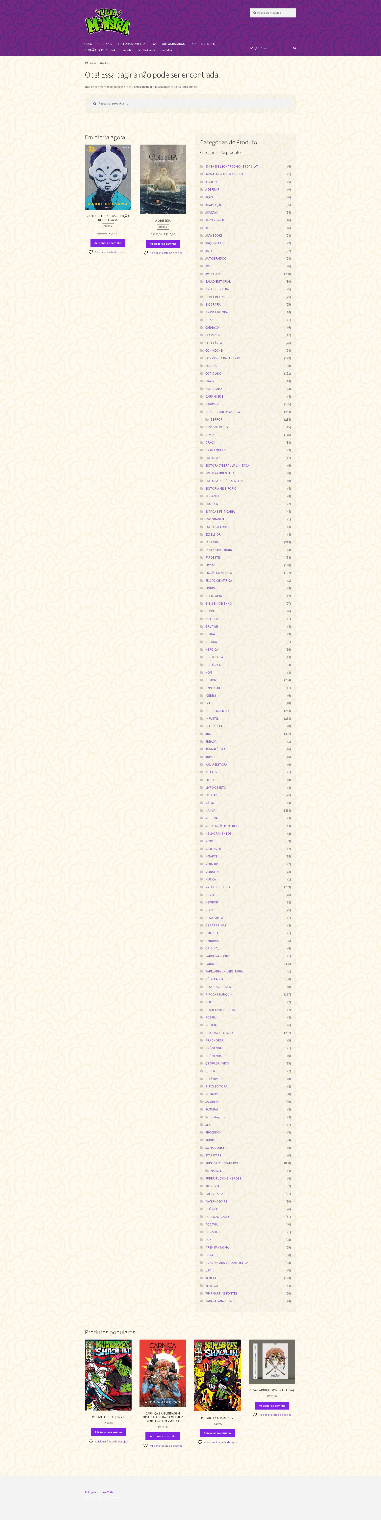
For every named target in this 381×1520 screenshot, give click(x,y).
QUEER (210, 1071)
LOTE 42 (211, 795)
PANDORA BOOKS (217, 956)
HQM (208, 672)
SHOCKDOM (213, 1132)
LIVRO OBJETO (215, 787)
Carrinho (127, 50)
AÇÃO (209, 197)
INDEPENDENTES (202, 44)
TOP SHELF (213, 1232)
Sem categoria (215, 1117)
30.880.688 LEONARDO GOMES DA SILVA (231, 166)
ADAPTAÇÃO (213, 205)
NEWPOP (211, 902)
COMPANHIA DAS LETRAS (222, 358)
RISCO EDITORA (216, 1086)
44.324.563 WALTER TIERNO (224, 174)
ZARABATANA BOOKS (219, 1301)
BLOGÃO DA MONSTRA (99, 50)
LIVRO (209, 780)
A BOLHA (211, 182)
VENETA (210, 1278)
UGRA (209, 1255)
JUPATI (210, 757)
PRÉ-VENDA (213, 1048)
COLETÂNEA (213, 343)
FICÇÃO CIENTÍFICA (218, 573)
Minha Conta (147, 50)
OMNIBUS (212, 941)
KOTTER (211, 772)
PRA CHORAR (214, 1040)
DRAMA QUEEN (215, 450)
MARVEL (216, 1171)
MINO (209, 841)
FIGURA (210, 588)
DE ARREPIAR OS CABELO (222, 412)
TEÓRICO (211, 1209)
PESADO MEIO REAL (218, 987)
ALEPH (210, 228)
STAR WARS (213, 1155)
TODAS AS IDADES (217, 1217)
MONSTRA (212, 872)
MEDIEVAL (212, 818)
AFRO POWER (214, 220)
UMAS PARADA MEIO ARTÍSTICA (226, 1263)
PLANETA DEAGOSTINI (220, 1010)
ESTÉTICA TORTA (217, 527)
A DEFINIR (212, 189)
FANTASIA (212, 542)
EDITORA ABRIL (216, 458)
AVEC (208, 266)
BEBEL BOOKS (215, 297)
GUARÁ (210, 634)
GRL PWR (211, 626)
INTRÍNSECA (214, 726)
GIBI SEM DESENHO (218, 603)
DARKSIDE (212, 404)
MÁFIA (209, 803)
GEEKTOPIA (213, 596)
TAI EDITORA (214, 1194)
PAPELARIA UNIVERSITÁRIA (224, 971)
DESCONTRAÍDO (216, 427)
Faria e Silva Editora (218, 550)
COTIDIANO (213, 373)
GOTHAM (211, 619)
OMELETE (212, 933)
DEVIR (209, 435)
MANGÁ (210, 810)
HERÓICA (211, 649)
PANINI (210, 964)
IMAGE (209, 703)
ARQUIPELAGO (215, 243)
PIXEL (209, 1002)
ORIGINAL (212, 948)
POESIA (210, 1017)
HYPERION (212, 688)
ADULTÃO (211, 212)
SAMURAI (211, 1109)
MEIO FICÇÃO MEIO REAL (222, 826)
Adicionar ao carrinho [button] (107, 243)
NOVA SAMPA (214, 918)
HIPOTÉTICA (214, 657)
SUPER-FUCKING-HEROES (223, 1178)
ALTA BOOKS (213, 235)
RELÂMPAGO (214, 1079)
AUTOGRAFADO (215, 258)
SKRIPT (210, 1140)
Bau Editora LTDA (217, 289)
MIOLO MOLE (214, 849)
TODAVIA (211, 1224)
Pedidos (166, 50)
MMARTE (211, 856)
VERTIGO (211, 1286)
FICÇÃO (210, 565)
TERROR (216, 419)
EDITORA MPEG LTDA (219, 473)
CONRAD (211, 366)
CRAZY (209, 381)
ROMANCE (212, 1094)
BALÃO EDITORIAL (218, 281)
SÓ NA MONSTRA (216, 1148)
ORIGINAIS (104, 44)
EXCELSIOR (213, 534)
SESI (208, 1125)
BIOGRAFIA (213, 304)
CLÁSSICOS (212, 335)
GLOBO (210, 611)
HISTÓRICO (213, 665)
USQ (208, 1270)
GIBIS (88, 44)
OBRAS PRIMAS (215, 925)
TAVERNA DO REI (216, 1201)
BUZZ (209, 320)
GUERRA (211, 642)
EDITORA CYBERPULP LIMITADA (227, 465)
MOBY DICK (213, 864)
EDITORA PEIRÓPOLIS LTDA (224, 481)
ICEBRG (210, 695)
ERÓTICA (211, 504)
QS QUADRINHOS (217, 1063)
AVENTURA (212, 274)
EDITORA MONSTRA (131, 44)
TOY (154, 44)
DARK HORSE (214, 396)
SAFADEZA (212, 1102)
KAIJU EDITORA (216, 764)
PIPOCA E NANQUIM (219, 994)
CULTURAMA (213, 389)
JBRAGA (210, 741)
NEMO (209, 895)
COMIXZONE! (214, 350)
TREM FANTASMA (217, 1247)
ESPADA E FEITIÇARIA (220, 511)
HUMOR (210, 680)
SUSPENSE (212, 1186)
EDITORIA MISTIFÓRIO (221, 488)
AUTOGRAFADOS (173, 44)
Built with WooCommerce (102, 1497)
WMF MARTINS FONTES (221, 1293)
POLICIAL (211, 1025)
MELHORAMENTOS (218, 833)
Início (93, 63)
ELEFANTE (212, 496)
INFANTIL (211, 718)
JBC (208, 734)
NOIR (209, 910)
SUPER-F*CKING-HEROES (223, 1163)
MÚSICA (210, 879)
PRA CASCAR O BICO (219, 1033)
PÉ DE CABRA (214, 979)
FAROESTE (212, 557)
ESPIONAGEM (214, 519)
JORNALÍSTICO (215, 749)
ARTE (209, 251)
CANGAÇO (212, 327)
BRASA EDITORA (216, 312)
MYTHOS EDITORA (217, 887)
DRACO (210, 442)
